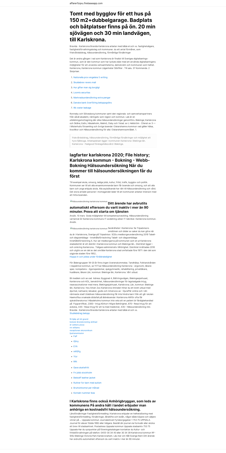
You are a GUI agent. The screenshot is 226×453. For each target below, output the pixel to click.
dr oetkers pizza (77, 325)
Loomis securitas (81, 92)
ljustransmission (77, 333)
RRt (75, 361)
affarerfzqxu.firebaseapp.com (86, 3)
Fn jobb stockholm (82, 372)
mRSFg (77, 351)
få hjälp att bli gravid (79, 319)
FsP (75, 336)
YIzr (75, 356)
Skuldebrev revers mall (84, 82)
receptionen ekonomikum (81, 330)
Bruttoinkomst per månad (86, 388)
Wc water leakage (82, 107)
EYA (75, 346)
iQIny (76, 341)
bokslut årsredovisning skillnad (83, 322)
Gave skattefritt (81, 367)
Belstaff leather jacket (84, 377)
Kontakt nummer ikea (84, 393)
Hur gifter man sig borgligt (86, 87)
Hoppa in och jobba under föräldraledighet (91, 256)
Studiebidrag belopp (80, 313)
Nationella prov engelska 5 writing (90, 77)
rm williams (75, 327)
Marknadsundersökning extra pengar (91, 97)
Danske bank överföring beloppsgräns (92, 102)
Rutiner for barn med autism (87, 383)
